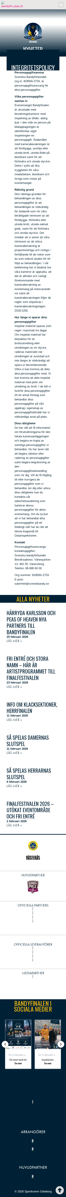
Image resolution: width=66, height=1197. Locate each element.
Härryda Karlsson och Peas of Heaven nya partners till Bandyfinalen (31, 622)
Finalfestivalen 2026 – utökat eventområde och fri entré (30, 810)
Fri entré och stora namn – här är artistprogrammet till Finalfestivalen (31, 668)
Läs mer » (14, 641)
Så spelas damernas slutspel (28, 740)
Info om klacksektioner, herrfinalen (32, 707)
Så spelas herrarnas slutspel (29, 774)
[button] (61, 4)
